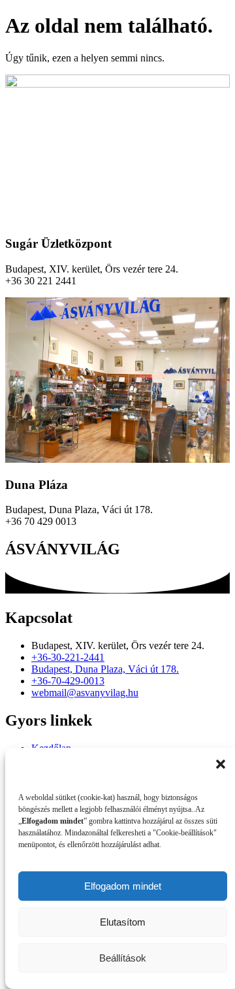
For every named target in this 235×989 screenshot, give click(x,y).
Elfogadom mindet (122, 886)
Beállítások (122, 958)
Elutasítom (123, 922)
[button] (220, 764)
